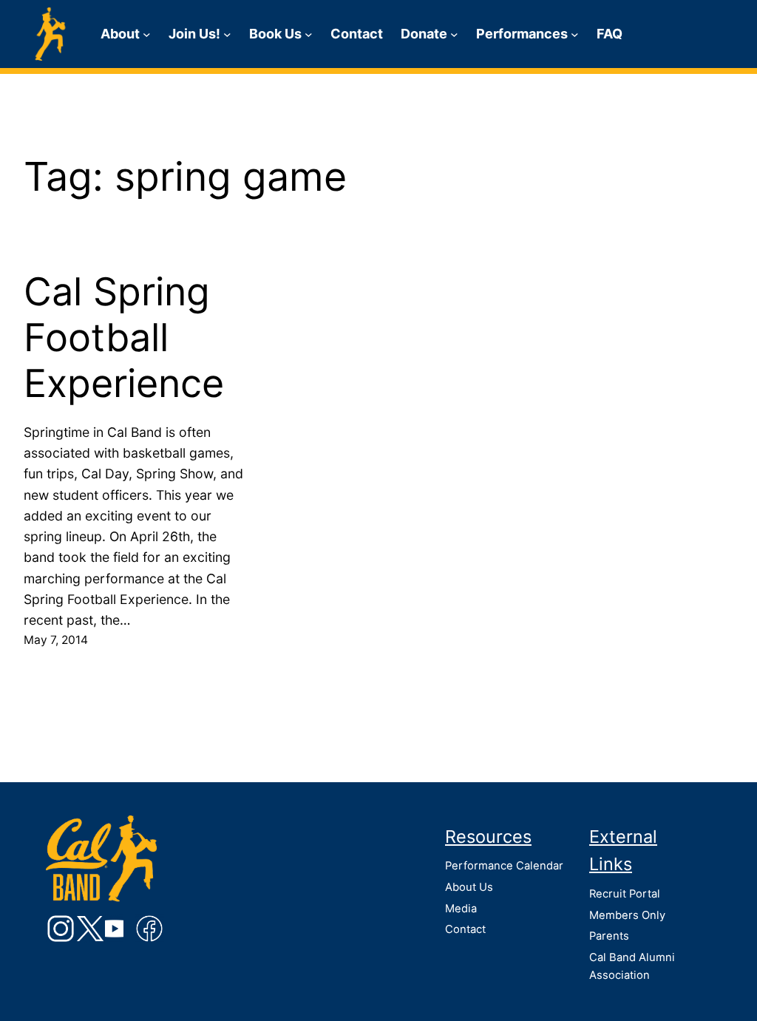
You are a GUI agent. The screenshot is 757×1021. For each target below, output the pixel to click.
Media (461, 908)
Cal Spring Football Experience (124, 338)
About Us (469, 887)
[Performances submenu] (575, 34)
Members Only (627, 915)
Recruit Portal (624, 893)
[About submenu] (147, 34)
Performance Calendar (504, 865)
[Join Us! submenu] (227, 34)
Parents (609, 936)
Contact (465, 929)
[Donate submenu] (454, 34)
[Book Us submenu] (309, 34)
